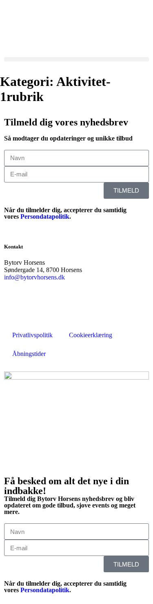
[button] (76, 59)
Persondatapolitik (44, 216)
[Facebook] (14, 306)
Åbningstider (29, 353)
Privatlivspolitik (32, 335)
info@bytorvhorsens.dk (34, 277)
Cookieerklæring (90, 335)
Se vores (15, 37)
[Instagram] (87, 306)
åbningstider (19, 45)
